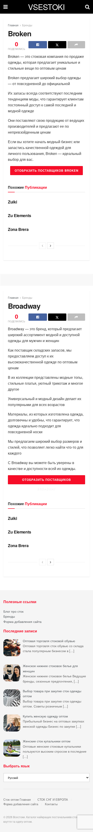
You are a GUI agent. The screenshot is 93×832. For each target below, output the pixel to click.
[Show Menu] (5, 6)
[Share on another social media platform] (76, 44)
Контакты (51, 804)
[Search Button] (87, 6)
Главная (13, 25)
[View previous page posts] (42, 245)
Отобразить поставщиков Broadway (46, 480)
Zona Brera (18, 229)
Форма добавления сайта (22, 621)
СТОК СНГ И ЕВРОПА (52, 799)
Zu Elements (19, 215)
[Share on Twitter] (57, 44)
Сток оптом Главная (17, 799)
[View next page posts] (50, 245)
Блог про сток (13, 611)
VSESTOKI (46, 7)
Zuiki (12, 202)
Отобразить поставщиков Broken (46, 170)
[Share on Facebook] (37, 44)
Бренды (27, 25)
